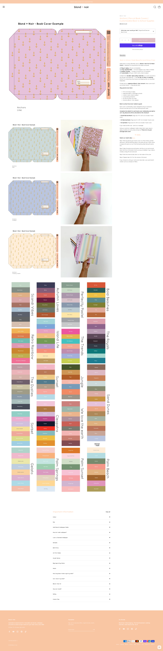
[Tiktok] (25, 631)
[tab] (123, 55)
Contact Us (147, 644)
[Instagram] (17, 631)
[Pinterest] (21, 631)
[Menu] (4, 7)
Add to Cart (143, 40)
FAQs (135, 644)
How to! (138, 644)
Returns (126, 644)
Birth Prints (56, 547)
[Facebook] (9, 631)
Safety (54, 594)
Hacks (54, 568)
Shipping (122, 644)
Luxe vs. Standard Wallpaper (60, 537)
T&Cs (142, 644)
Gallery (131, 644)
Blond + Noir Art (57, 583)
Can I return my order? (59, 578)
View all (108, 512)
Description (123, 55)
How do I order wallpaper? (60, 532)
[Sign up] (94, 629)
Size (54, 522)
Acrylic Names (56, 558)
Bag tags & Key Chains (59, 563)
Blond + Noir (123, 15)
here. (133, 138)
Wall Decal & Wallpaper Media (61, 527)
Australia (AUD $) (12, 640)
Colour (54, 517)
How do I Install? (57, 589)
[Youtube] (13, 631)
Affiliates (153, 644)
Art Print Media (57, 553)
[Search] (155, 7)
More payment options (137, 49)
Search (117, 644)
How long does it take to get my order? (63, 573)
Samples (55, 542)
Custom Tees (56, 599)
